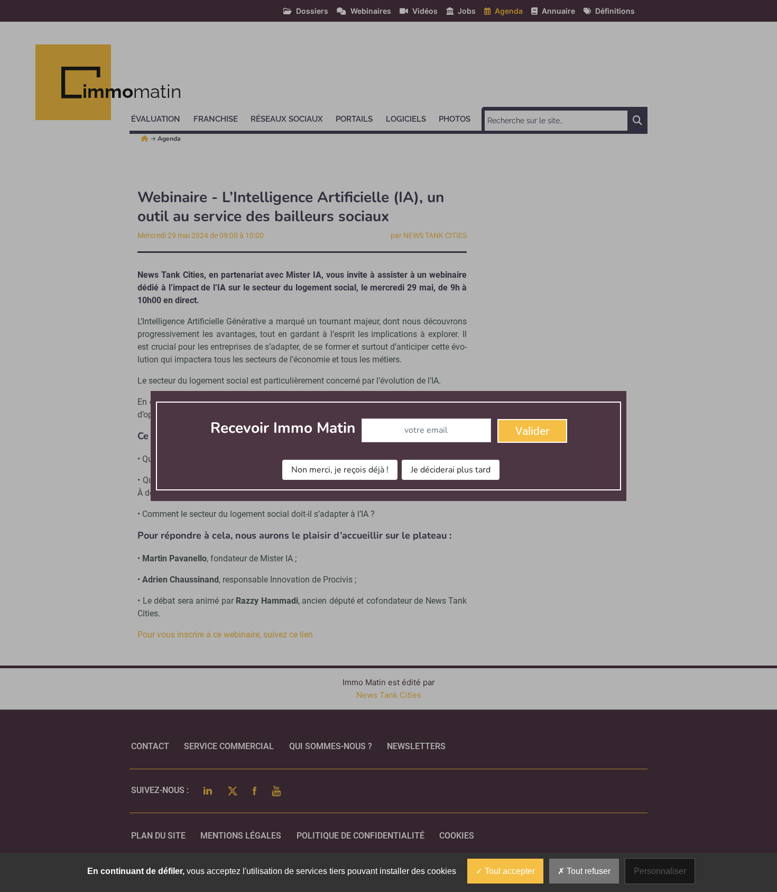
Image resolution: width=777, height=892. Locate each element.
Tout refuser (587, 871)
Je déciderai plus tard (451, 470)
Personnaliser (660, 871)
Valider (532, 431)
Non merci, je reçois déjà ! (339, 470)
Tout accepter (509, 871)
